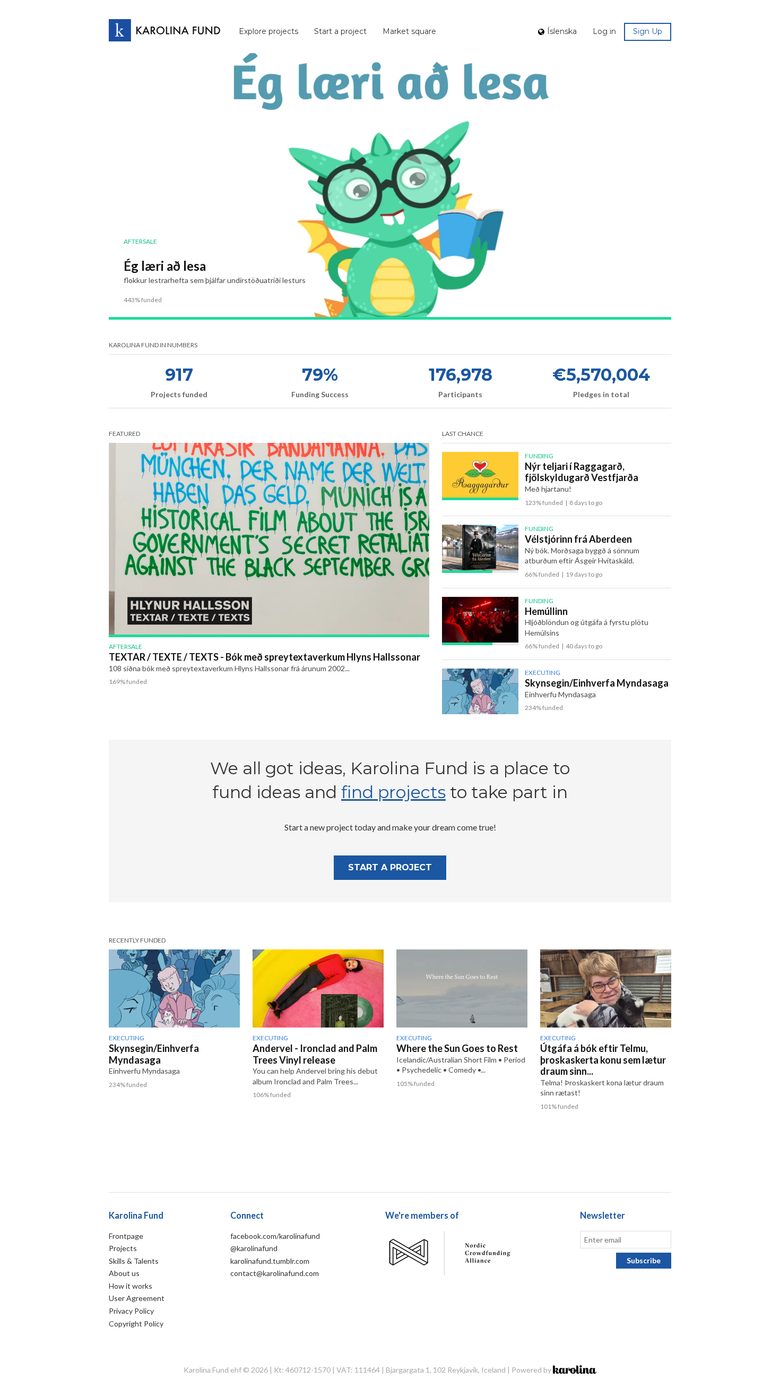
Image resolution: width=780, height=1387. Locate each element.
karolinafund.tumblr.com (269, 1260)
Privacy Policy (131, 1310)
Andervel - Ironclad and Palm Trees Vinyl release (315, 1054)
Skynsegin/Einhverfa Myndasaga (597, 683)
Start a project (340, 31)
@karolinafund (254, 1248)
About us (124, 1273)
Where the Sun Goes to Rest (457, 1048)
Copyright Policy (136, 1323)
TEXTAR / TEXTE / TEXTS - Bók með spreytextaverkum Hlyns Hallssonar (264, 657)
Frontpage (126, 1235)
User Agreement (136, 1298)
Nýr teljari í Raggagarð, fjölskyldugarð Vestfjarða (581, 472)
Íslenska (562, 31)
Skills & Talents (134, 1260)
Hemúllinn (546, 611)
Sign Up (647, 31)
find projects (393, 792)
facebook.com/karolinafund (275, 1235)
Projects (123, 1248)
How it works (130, 1285)
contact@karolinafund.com (274, 1273)
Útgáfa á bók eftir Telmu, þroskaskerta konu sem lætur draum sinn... (603, 1059)
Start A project (390, 867)
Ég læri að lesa (165, 265)
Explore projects (268, 31)
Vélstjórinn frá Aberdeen (578, 539)
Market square (409, 31)
